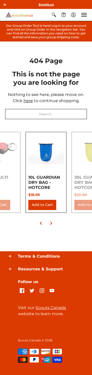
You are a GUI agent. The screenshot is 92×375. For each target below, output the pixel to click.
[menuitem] (54, 15)
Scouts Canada (51, 307)
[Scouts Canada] (19, 15)
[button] (5, 4)
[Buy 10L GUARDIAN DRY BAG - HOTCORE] (46, 152)
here (28, 100)
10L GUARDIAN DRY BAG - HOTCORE (44, 182)
